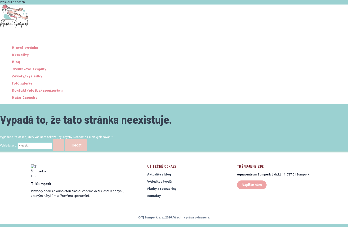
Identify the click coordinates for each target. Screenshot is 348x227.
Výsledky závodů (159, 182)
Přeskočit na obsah (12, 2)
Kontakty (154, 196)
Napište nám (252, 185)
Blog (16, 61)
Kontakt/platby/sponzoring (37, 90)
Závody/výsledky (27, 76)
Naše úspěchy (24, 97)
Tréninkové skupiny (29, 68)
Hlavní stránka (25, 47)
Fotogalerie (22, 83)
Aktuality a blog (159, 174)
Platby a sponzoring (162, 189)
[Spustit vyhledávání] (58, 145)
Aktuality (20, 54)
